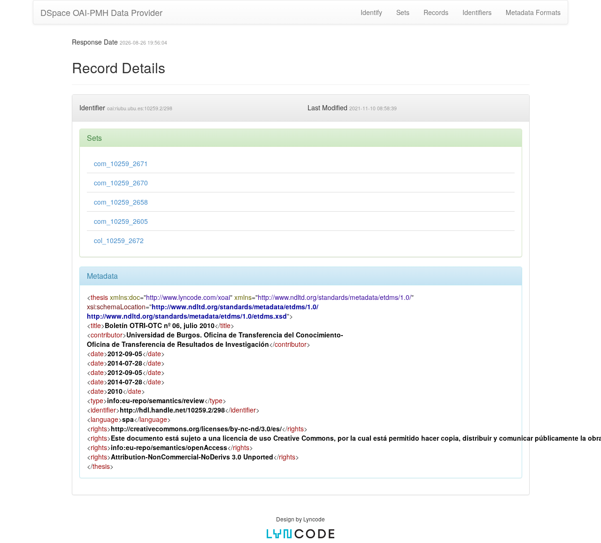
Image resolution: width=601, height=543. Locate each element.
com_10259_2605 (121, 221)
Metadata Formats (533, 12)
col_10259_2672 (119, 240)
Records (436, 12)
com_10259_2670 (121, 182)
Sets (402, 12)
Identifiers (477, 12)
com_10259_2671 (121, 163)
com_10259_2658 (121, 201)
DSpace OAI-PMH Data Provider (101, 12)
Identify (371, 12)
